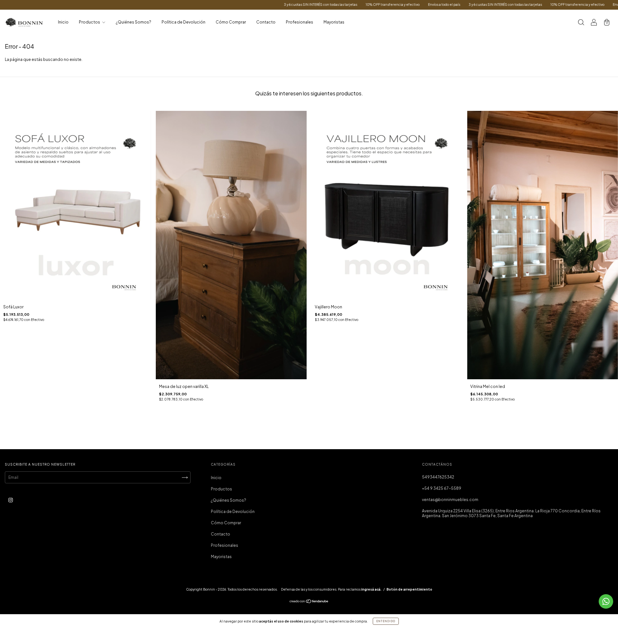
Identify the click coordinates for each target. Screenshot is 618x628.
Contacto (266, 22)
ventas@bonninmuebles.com (450, 499)
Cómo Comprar (231, 22)
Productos (90, 22)
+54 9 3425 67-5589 (441, 488)
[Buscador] (581, 23)
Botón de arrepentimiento (409, 589)
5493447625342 (438, 477)
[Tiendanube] (309, 602)
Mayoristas (333, 22)
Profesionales (299, 22)
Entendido (385, 621)
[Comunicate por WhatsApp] (606, 601)
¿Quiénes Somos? (133, 22)
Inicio (63, 22)
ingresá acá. (371, 589)
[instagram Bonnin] (10, 500)
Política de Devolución (183, 22)
